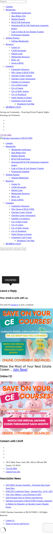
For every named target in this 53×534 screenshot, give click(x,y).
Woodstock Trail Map (25, 104)
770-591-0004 (5, 135)
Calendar (9, 7)
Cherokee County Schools (21, 76)
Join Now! (20, 370)
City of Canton (17, 88)
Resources (10, 44)
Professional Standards (20, 35)
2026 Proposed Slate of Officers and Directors (24, 498)
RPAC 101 (15, 60)
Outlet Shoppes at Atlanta (21, 98)
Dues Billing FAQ (18, 16)
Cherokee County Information (23, 79)
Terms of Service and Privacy (17, 524)
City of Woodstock (18, 94)
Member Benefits (18, 19)
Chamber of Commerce (20, 82)
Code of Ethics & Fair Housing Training (27, 32)
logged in (14, 305)
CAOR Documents (18, 51)
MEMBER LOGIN (13, 107)
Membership (11, 10)
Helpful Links (16, 54)
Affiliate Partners (13, 38)
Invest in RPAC (17, 63)
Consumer (10, 66)
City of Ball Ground (19, 85)
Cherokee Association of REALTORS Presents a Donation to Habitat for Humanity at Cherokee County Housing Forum (29, 504)
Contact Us (15, 47)
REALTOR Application (20, 22)
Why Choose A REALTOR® (22, 72)
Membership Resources (20, 57)
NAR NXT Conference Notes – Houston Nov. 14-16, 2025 (29, 491)
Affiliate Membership (20, 41)
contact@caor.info (13, 472)
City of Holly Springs (20, 91)
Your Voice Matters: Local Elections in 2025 (23, 494)
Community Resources (20, 69)
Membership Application (21, 13)
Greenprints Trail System (21, 101)
